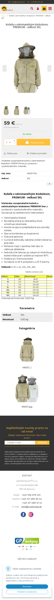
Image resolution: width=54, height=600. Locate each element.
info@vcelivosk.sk (18, 2)
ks (10, 142)
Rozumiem (27, 586)
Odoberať (42, 442)
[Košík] (44, 8)
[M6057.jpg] (27, 388)
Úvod (3, 16)
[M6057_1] (27, 349)
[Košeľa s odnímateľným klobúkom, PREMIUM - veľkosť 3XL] (27, 67)
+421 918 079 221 (36, 2)
